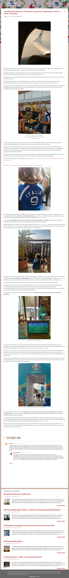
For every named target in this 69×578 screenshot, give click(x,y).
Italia (8, 437)
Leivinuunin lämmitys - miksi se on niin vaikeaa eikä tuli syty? (23, 557)
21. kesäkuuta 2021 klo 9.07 (18, 443)
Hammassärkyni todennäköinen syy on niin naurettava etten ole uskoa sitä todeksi (29, 525)
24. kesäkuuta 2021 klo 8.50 (26, 452)
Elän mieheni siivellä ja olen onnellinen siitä (17, 494)
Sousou (11, 443)
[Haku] (67, 4)
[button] (64, 11)
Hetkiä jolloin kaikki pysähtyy (13, 541)
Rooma (18, 437)
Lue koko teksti (61, 505)
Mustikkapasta (10, 3)
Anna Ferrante (16, 452)
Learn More (32, 576)
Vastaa (11, 463)
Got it (38, 576)
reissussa (13, 437)
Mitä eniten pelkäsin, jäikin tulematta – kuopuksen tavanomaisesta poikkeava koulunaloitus (32, 510)
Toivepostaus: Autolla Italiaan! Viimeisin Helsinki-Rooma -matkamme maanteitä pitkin (23, 165)
